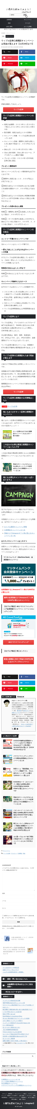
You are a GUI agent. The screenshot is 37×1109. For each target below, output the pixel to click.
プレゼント (14, 853)
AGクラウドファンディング (18, 642)
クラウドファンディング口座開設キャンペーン (16, 1085)
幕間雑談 (23, 1097)
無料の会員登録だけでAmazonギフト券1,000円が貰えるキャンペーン (18, 599)
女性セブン (26, 710)
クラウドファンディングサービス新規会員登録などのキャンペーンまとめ (23, 758)
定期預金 (9, 19)
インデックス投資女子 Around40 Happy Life (16, 1023)
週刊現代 (19, 710)
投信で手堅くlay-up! (9, 1014)
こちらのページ (21, 1043)
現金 (24, 853)
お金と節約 (9, 26)
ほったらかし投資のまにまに (11, 1027)
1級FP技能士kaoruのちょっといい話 (14, 1003)
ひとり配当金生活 (8, 1025)
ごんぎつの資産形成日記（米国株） (13, 972)
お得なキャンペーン (14, 1097)
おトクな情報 (28, 26)
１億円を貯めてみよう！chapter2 (18, 1103)
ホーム (4, 1093)
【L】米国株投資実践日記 (10, 1029)
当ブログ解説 (31, 1097)
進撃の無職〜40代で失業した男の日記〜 (15, 1041)
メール (4, 900)
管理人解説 (14, 1099)
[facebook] (15, 729)
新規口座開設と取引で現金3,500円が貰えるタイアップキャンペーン (18, 660)
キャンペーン (28, 19)
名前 (3, 893)
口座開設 (20, 853)
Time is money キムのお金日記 (12, 1032)
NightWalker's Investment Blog (12, 1016)
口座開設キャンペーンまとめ (14, 530)
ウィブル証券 (18, 109)
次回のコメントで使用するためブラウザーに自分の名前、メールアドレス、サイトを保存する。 (18, 916)
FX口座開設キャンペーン (9, 1083)
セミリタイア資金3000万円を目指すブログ (16, 1034)
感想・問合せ (22, 1099)
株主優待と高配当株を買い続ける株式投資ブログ (17, 1009)
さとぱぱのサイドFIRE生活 (11, 967)
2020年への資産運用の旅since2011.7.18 (15, 1036)
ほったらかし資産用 (9, 1038)
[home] (18, 729)
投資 (9, 23)
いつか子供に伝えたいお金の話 (12, 1012)
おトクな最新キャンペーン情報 (15, 527)
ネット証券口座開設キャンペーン (12, 1081)
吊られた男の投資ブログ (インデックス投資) (16, 1018)
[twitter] (13, 729)
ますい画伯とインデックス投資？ (13, 1021)
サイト (4, 908)
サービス (27, 23)
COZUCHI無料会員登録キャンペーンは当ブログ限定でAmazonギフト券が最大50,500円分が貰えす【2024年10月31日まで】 (23, 745)
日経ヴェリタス (16, 712)
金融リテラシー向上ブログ (11, 970)
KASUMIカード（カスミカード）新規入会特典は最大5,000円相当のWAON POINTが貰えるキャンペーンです (23, 786)
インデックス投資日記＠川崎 (11, 1000)
